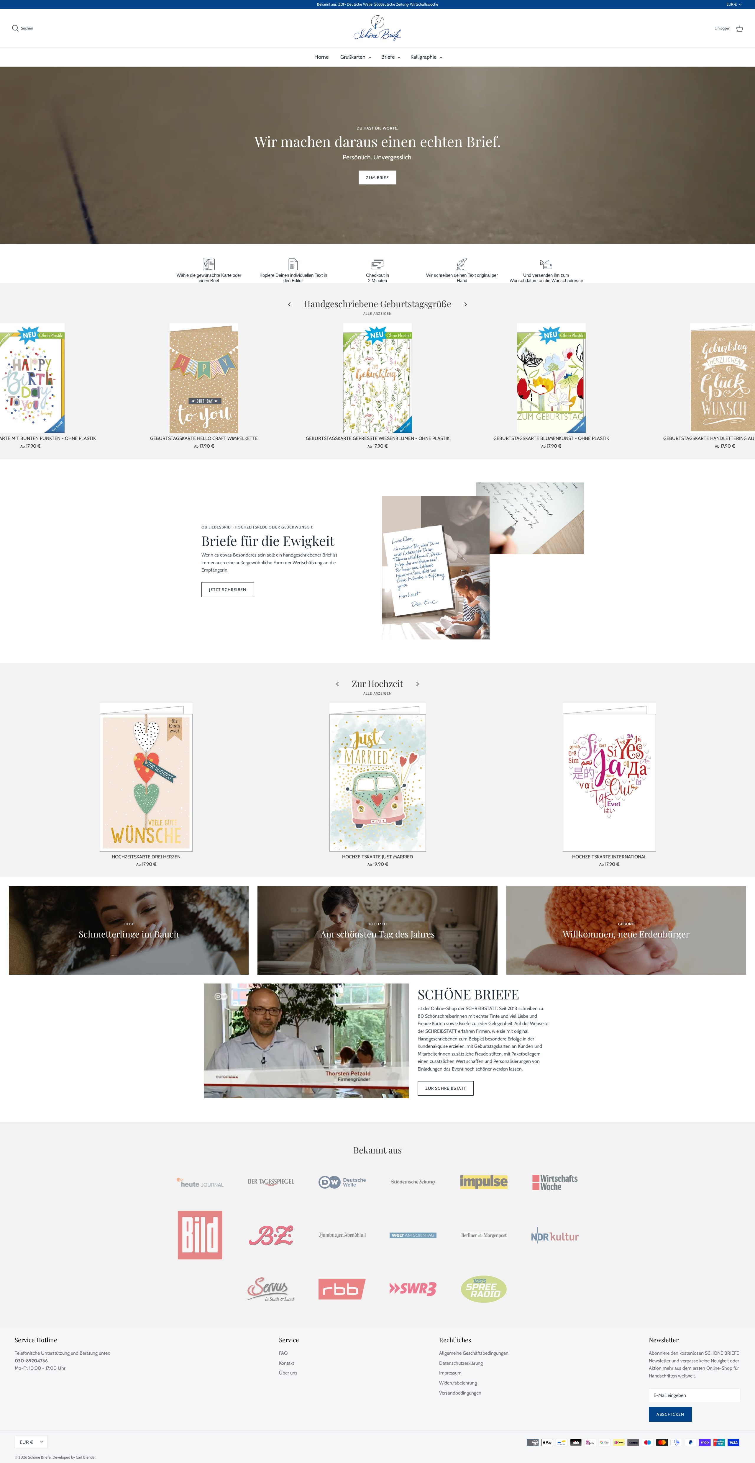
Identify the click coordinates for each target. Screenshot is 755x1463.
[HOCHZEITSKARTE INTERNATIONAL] (609, 777)
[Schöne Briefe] (377, 28)
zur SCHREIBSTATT (445, 1088)
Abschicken (670, 1414)
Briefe (388, 57)
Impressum (450, 1373)
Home (321, 57)
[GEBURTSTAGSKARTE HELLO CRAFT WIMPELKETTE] (204, 378)
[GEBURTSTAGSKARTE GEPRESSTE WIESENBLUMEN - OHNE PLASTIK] (377, 378)
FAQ (283, 1353)
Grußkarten (352, 57)
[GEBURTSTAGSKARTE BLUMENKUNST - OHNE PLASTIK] (551, 378)
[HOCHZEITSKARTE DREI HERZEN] (146, 777)
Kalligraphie (423, 57)
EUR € (731, 4)
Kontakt (286, 1363)
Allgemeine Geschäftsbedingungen (473, 1353)
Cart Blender (86, 1457)
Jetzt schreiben (228, 589)
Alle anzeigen (377, 313)
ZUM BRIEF (377, 177)
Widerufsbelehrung (458, 1383)
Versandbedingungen (460, 1393)
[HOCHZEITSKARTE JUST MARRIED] (377, 777)
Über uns (288, 1373)
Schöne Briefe (39, 1457)
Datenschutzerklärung (461, 1363)
